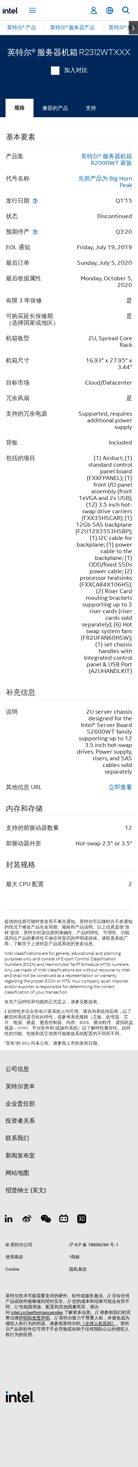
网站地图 (17, 1173)
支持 (91, 108)
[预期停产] (35, 232)
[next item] (133, 27)
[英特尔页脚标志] (20, 1396)
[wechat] (45, 1220)
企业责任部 (20, 1104)
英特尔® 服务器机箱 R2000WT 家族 (106, 160)
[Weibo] (27, 1220)
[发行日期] (35, 200)
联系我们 (17, 1138)
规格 (19, 107)
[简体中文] (109, 10)
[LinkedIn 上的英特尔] (9, 1220)
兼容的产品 (55, 108)
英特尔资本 (20, 1086)
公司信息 (17, 1069)
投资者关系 (20, 1121)
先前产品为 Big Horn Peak (105, 182)
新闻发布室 (20, 1155)
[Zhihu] (81, 1220)
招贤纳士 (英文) (26, 1190)
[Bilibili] (63, 1220)
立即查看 (120, 787)
